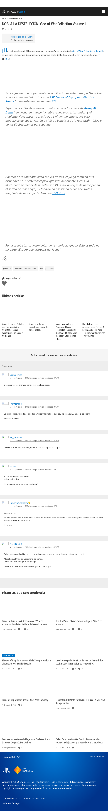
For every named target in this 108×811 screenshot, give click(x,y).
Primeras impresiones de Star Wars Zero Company (25, 699)
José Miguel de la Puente (22, 36)
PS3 (53, 101)
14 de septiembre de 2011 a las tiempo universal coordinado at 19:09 (34, 547)
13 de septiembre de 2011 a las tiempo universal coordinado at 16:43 (34, 407)
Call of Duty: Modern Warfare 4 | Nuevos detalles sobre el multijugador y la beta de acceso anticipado (79, 741)
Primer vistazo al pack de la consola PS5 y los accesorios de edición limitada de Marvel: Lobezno (24, 622)
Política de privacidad (34, 798)
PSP (52, 97)
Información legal (11, 803)
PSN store (58, 193)
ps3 (41, 269)
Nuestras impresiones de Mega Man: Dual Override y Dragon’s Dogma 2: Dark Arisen (26, 741)
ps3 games (49, 269)
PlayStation (16, 11)
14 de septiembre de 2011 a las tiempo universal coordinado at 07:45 (34, 469)
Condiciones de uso (12, 798)
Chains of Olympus (67, 97)
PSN (7, 58)
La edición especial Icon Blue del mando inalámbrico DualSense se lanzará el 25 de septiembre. (79, 662)
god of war (7, 269)
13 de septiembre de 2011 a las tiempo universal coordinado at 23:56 (34, 440)
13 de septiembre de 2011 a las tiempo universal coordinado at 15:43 (34, 378)
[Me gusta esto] (25, 629)
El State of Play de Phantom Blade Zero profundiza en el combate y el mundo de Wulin (27, 662)
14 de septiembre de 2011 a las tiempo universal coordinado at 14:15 (34, 506)
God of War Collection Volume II (87, 51)
